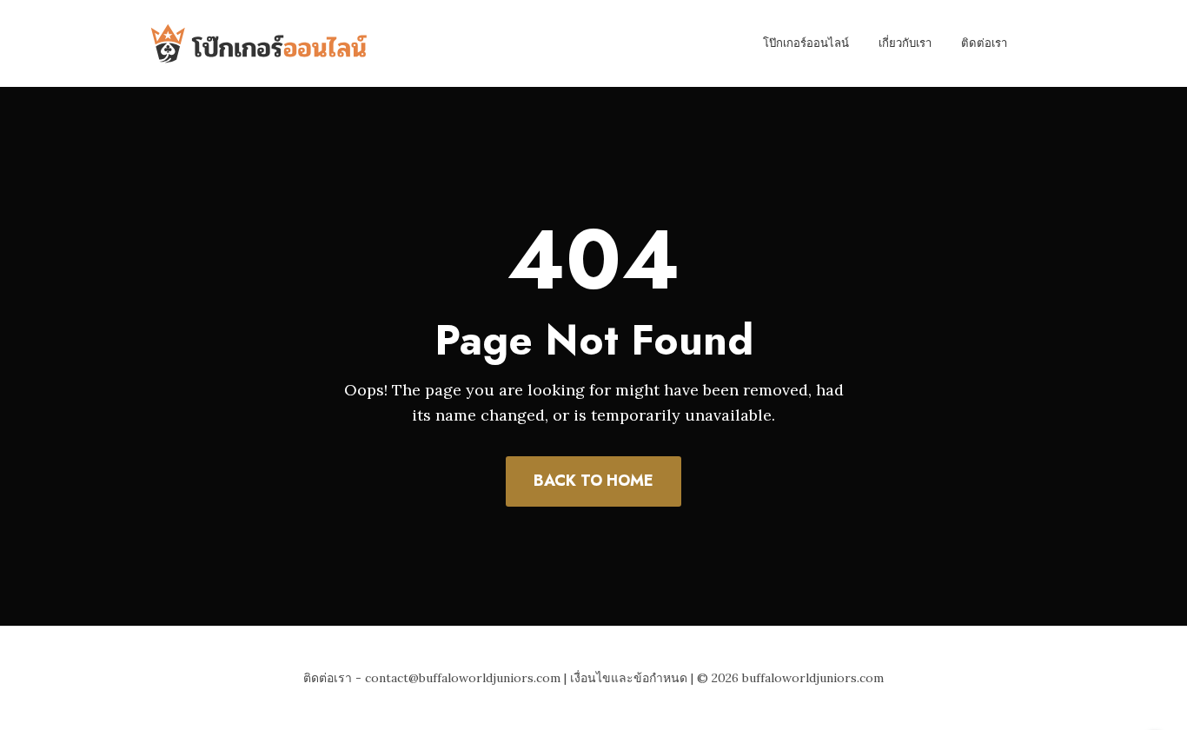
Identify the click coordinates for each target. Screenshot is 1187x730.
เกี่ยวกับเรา (905, 43)
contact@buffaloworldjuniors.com (462, 678)
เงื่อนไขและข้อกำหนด (628, 678)
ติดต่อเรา (984, 43)
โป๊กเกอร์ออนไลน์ (806, 43)
